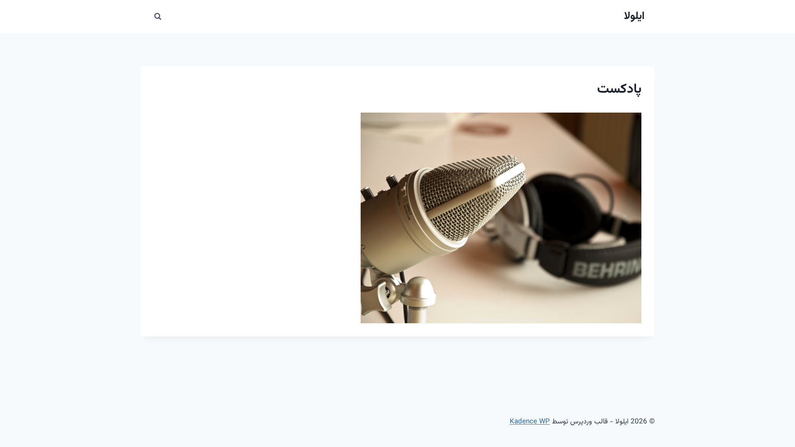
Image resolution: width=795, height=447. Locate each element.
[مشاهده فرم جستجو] (157, 16)
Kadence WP (530, 421)
